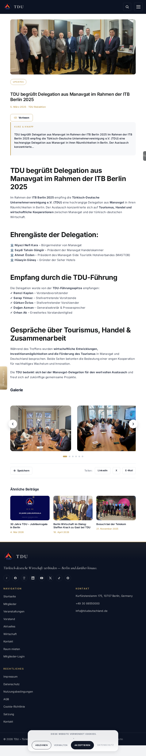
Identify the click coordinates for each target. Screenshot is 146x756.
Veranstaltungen (14, 611)
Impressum (10, 676)
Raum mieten (11, 649)
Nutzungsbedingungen (18, 691)
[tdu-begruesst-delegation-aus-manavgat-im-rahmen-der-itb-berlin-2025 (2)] (107, 428)
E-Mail (129, 470)
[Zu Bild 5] (79, 456)
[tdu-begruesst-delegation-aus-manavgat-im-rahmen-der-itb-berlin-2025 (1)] (40, 428)
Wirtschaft (10, 634)
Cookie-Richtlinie (14, 706)
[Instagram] (24, 578)
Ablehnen (41, 745)
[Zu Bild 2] (69, 456)
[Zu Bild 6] (82, 456)
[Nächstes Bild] (133, 424)
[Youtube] (41, 578)
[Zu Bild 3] (73, 456)
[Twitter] (50, 578)
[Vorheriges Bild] (12, 424)
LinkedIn (103, 470)
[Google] (6, 578)
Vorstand (9, 619)
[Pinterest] (68, 578)
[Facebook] (15, 578)
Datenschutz (105, 745)
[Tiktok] (59, 578)
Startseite (9, 596)
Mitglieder (9, 604)
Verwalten (60, 745)
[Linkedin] (33, 578)
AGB (6, 699)
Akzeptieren (82, 745)
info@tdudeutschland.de (91, 610)
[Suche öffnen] (127, 7)
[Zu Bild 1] (65, 456)
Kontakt (8, 641)
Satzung (8, 714)
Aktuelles (9, 626)
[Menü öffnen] (138, 7)
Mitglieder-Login (14, 656)
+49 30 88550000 (88, 603)
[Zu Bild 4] (76, 456)
